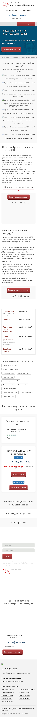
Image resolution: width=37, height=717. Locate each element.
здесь (4, 565)
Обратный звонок (18, 474)
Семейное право (7, 695)
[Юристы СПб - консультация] (18, 4)
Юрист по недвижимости (27, 689)
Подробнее (10, 438)
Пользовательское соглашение (11, 678)
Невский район (22, 385)
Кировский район (8, 377)
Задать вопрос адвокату (11, 49)
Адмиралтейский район (10, 365)
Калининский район (24, 373)
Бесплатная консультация (26, 24)
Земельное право (24, 695)
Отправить (7, 556)
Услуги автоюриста (7, 692)
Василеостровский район (10, 369)
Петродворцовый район (10, 392)
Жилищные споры (7, 689)
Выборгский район (8, 373)
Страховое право (24, 698)
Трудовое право (6, 698)
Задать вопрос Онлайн (18, 487)
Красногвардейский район (11, 381)
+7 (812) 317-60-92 (17, 15)
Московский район (8, 385)
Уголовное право (24, 692)
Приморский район (27, 392)
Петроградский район (9, 388)
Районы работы (9, 646)
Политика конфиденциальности (12, 681)
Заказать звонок (17, 19)
